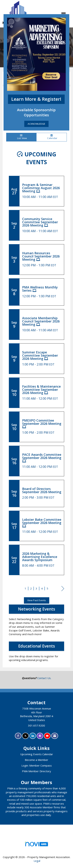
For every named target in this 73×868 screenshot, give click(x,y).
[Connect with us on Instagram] (40, 736)
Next (62, 589)
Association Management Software (36, 848)
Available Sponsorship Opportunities (36, 112)
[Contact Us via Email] (54, 736)
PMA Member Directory (36, 771)
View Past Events (36, 600)
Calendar (51, 138)
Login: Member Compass (36, 765)
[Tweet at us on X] (25, 736)
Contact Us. (44, 678)
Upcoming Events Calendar (36, 754)
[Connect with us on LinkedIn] (32, 736)
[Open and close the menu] (51, 13)
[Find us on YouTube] (47, 736)
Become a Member (36, 760)
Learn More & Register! (36, 99)
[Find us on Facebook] (18, 736)
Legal (37, 861)
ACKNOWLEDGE (36, 123)
